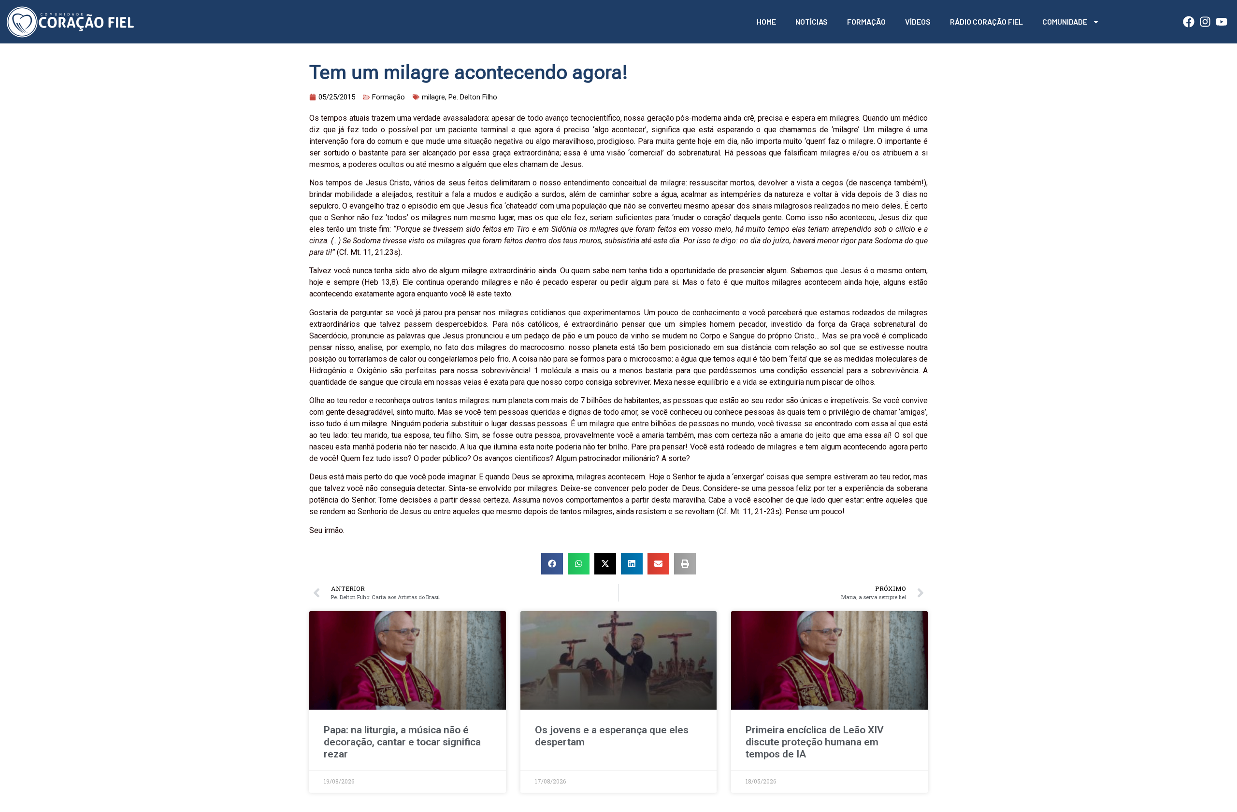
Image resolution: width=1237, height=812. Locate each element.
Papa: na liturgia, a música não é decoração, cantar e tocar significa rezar (402, 742)
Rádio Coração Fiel (986, 21)
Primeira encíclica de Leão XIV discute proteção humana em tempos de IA (815, 742)
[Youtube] (1221, 22)
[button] (552, 563)
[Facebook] (1188, 22)
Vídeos (918, 21)
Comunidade (1064, 21)
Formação (866, 21)
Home (766, 21)
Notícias (811, 21)
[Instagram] (1205, 22)
